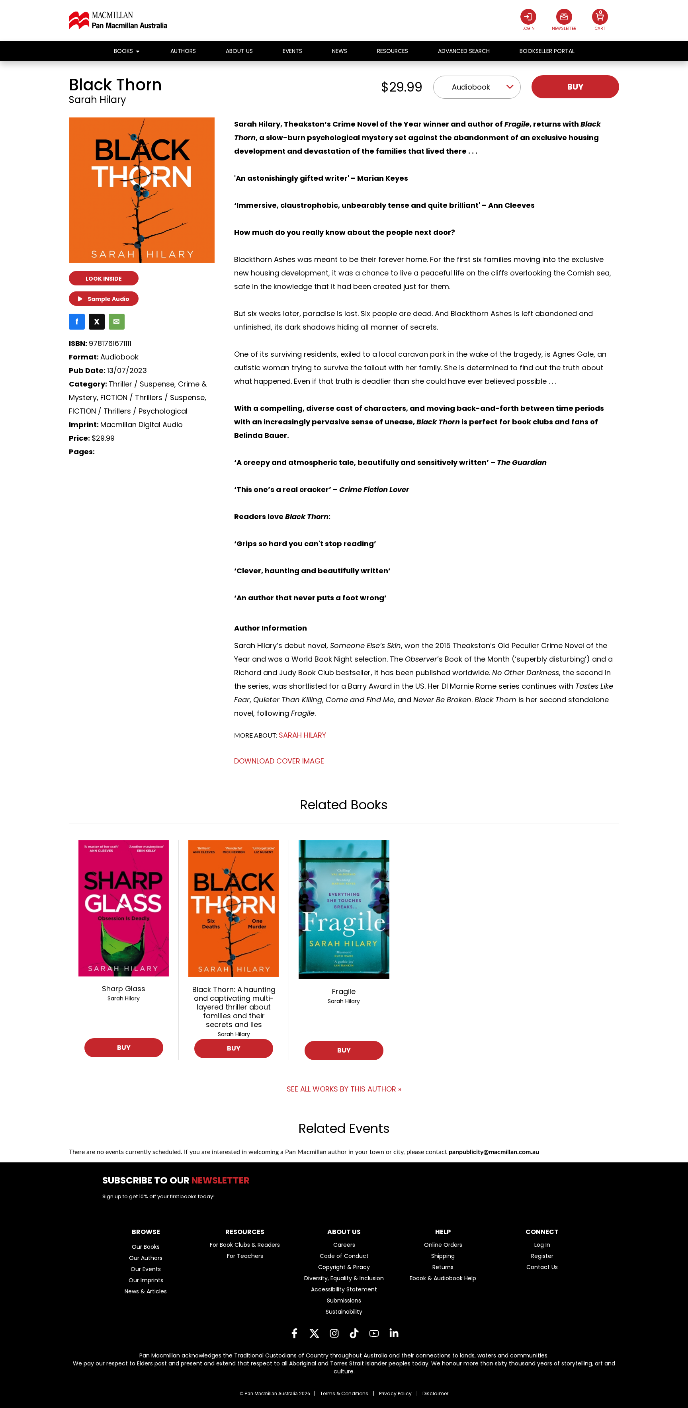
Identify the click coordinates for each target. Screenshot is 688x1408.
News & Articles (146, 1291)
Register (542, 1256)
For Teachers (245, 1256)
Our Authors (145, 1258)
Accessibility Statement (344, 1289)
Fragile (344, 991)
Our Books (146, 1247)
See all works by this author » (344, 1089)
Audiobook (471, 87)
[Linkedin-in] (394, 1334)
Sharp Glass (123, 989)
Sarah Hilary (97, 99)
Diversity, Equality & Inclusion (344, 1278)
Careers (344, 1245)
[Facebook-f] (294, 1334)
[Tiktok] (354, 1334)
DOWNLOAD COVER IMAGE (279, 761)
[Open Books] (138, 51)
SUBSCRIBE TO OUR (179, 1180)
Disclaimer (435, 1393)
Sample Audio (107, 299)
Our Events (146, 1269)
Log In (542, 1245)
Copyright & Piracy (344, 1267)
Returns (442, 1267)
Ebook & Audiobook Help (443, 1278)
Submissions (344, 1300)
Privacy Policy (395, 1393)
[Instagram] (334, 1334)
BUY (124, 1047)
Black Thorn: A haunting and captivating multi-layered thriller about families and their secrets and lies (234, 1006)
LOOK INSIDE (104, 279)
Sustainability (344, 1312)
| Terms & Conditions (341, 1393)
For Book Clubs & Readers (245, 1245)
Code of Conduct (344, 1256)
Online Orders (443, 1245)
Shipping (443, 1256)
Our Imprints (146, 1280)
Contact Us (542, 1267)
